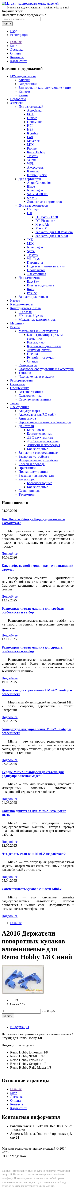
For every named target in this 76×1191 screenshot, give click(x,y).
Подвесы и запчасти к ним (46, 266)
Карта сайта (18, 61)
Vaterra (32, 160)
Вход (13, 31)
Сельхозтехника (30, 395)
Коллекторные (37, 449)
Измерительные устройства (38, 460)
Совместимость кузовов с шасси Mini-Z (32, 889)
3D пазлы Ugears (31, 316)
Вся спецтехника (31, 392)
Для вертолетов (30, 179)
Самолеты (17, 384)
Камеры (24, 91)
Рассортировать (21, 380)
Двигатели (26, 426)
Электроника (36, 274)
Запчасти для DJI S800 (51, 236)
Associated (34, 110)
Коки (30, 289)
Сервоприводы (29, 490)
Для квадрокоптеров (33, 205)
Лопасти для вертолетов (44, 201)
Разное (23, 95)
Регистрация (19, 35)
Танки (14, 403)
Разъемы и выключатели (36, 475)
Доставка (16, 49)
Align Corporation (39, 182)
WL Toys (33, 258)
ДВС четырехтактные (42, 441)
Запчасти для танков (33, 296)
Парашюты (35, 262)
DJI (29, 213)
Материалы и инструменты (38, 331)
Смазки (32, 361)
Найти (7, 23)
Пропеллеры (36, 270)
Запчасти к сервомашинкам (38, 452)
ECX (30, 114)
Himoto (32, 118)
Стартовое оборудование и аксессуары (46, 369)
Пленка (32, 354)
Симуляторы (28, 365)
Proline (32, 148)
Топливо (25, 373)
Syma (31, 251)
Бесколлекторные (39, 433)
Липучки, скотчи (39, 350)
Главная (16, 42)
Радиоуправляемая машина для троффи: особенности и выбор (33, 610)
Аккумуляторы (29, 411)
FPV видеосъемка (23, 76)
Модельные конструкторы (37, 319)
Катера (15, 300)
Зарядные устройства (34, 456)
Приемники (27, 468)
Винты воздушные (40, 285)
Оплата (15, 53)
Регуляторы (27, 479)
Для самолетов (29, 277)
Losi (30, 137)
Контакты (17, 57)
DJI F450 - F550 (46, 217)
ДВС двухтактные (40, 437)
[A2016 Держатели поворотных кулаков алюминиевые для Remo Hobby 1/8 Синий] (23, 993)
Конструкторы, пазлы (25, 308)
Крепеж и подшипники (44, 346)
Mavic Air (42, 224)
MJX (30, 144)
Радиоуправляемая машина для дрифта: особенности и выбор (33, 649)
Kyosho (32, 133)
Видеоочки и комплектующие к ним (45, 87)
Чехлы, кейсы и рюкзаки (36, 376)
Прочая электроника (33, 471)
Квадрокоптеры (21, 304)
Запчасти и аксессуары (43, 445)
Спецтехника (19, 388)
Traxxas (32, 156)
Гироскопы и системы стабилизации (45, 422)
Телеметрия (27, 494)
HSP (30, 129)
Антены (24, 80)
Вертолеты (18, 99)
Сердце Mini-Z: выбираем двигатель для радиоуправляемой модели (33, 774)
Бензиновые (36, 430)
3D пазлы (25, 312)
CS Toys (33, 209)
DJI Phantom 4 (45, 220)
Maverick (33, 141)
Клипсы (33, 171)
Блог (13, 46)
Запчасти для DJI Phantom (54, 232)
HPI (30, 125)
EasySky (33, 281)
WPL (30, 163)
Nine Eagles (35, 190)
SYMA (32, 198)
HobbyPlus (34, 122)
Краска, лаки (36, 342)
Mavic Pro (42, 228)
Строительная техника (35, 399)
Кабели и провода (32, 464)
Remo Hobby (36, 152)
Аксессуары (35, 167)
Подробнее (10, 553)
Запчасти (16, 103)
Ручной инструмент (41, 357)
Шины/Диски (37, 175)
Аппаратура (27, 418)
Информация (19, 1027)
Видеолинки (28, 84)
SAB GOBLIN (37, 194)
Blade (31, 186)
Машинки (17, 323)
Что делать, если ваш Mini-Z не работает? (34, 854)
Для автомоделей (31, 106)
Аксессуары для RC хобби (37, 414)
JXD (30, 239)
